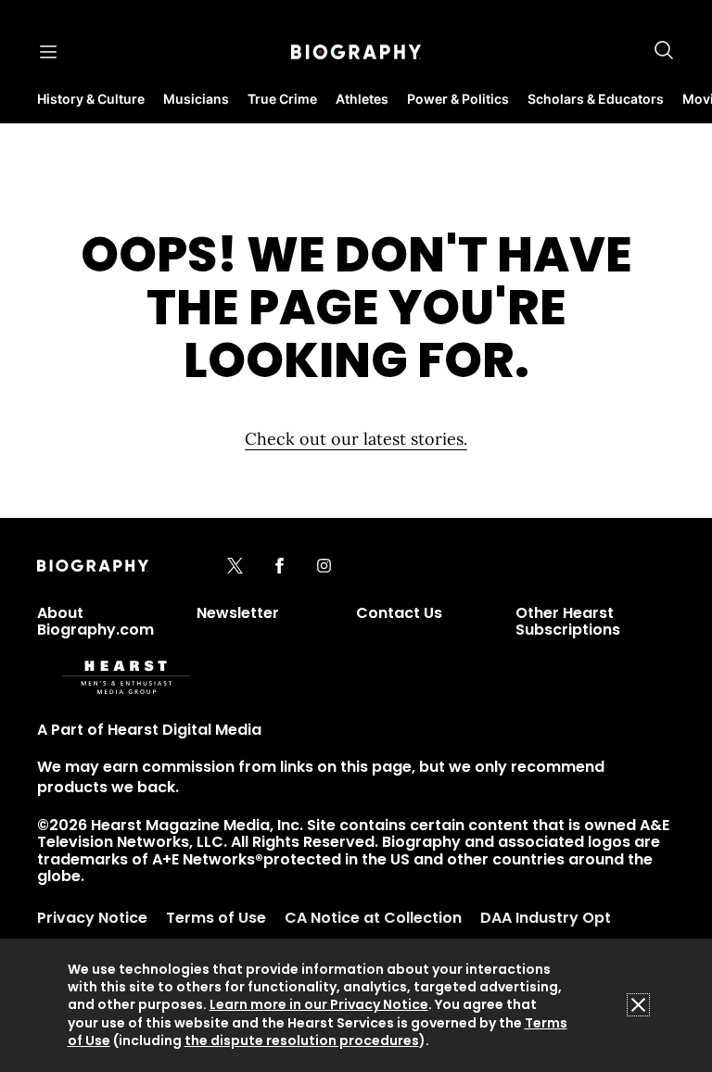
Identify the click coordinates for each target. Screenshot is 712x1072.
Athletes (362, 99)
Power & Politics (458, 99)
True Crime (282, 99)
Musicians (196, 99)
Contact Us (399, 613)
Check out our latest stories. (356, 438)
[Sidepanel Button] (48, 52)
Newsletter (238, 613)
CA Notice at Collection (373, 917)
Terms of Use (216, 917)
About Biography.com (95, 621)
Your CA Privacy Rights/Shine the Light (229, 947)
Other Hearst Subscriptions (567, 621)
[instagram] (324, 567)
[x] (235, 567)
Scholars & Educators (596, 99)
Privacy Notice (92, 917)
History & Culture (91, 99)
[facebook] (279, 567)
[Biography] (356, 51)
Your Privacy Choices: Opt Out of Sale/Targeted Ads (284, 1007)
